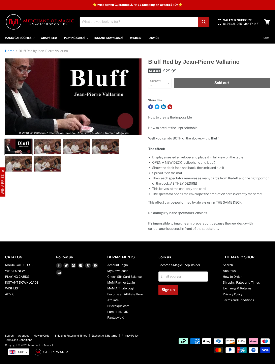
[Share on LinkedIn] (163, 106)
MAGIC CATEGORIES (18, 37)
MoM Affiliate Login (121, 288)
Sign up (168, 290)
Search (228, 265)
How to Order (232, 277)
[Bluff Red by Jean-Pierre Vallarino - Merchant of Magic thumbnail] (18, 147)
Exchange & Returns (237, 288)
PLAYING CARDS (75, 37)
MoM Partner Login (121, 282)
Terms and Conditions (238, 300)
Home (9, 51)
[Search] (203, 22)
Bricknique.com (118, 306)
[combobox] (139, 22)
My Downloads (117, 271)
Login (266, 37)
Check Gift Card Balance (124, 277)
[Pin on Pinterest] (169, 106)
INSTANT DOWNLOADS (108, 37)
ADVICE (154, 37)
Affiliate (113, 300)
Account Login (117, 265)
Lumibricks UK (117, 312)
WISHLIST (136, 37)
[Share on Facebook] (150, 106)
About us (229, 271)
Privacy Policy (232, 294)
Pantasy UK (115, 317)
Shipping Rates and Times (241, 282)
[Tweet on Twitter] (157, 106)
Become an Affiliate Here (125, 294)
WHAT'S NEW (49, 37)
